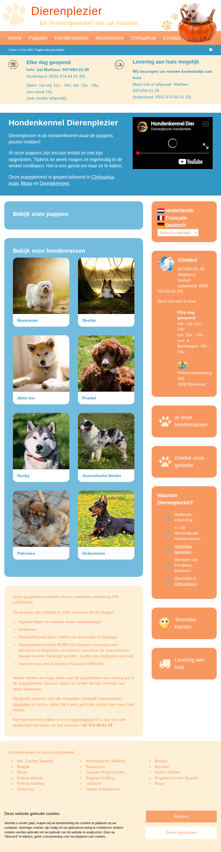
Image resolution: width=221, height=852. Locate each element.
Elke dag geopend (48, 62)
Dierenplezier (66, 11)
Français (176, 218)
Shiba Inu (25, 789)
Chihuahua (143, 38)
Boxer (22, 772)
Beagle (23, 766)
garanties (21, 704)
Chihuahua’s (185, 583)
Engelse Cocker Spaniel (176, 778)
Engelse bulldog (100, 778)
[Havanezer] (41, 286)
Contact (172, 38)
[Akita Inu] (41, 363)
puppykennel (82, 719)
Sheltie (89, 320)
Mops (26, 183)
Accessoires (109, 38)
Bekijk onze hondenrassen (49, 251)
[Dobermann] (106, 519)
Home (15, 38)
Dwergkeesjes (54, 183)
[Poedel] (106, 363)
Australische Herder (101, 475)
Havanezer (27, 320)
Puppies (38, 38)
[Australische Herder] (106, 441)
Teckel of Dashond (102, 789)
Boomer (162, 766)
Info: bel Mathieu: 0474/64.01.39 (57, 69)
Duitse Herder (167, 772)
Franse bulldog (30, 783)
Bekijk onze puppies (40, 214)
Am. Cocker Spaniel (35, 761)
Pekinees (26, 553)
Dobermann (93, 553)
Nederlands (179, 210)
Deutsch (175, 225)
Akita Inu (26, 398)
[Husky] (41, 441)
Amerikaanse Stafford (105, 761)
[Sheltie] (106, 286)
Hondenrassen (71, 38)
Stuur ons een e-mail (176, 301)
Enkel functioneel (181, 832)
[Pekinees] (41, 519)
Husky (23, 475)
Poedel (89, 398)
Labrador (94, 783)
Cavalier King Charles (105, 772)
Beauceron (96, 766)
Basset (161, 761)
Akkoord (181, 816)
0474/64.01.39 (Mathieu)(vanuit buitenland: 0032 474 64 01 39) (182, 280)
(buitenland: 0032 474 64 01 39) (55, 76)
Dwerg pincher (30, 778)
